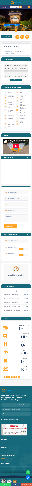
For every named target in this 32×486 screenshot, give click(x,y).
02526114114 (12, 414)
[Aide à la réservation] (16, 269)
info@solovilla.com (10, 53)
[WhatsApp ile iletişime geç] (28, 472)
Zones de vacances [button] (8, 455)
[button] (1, 19)
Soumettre (9, 226)
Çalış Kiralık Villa (9, 51)
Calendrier (7, 36)
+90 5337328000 (20, 51)
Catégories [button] (5, 463)
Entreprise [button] (5, 440)
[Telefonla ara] (28, 477)
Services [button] (4, 448)
